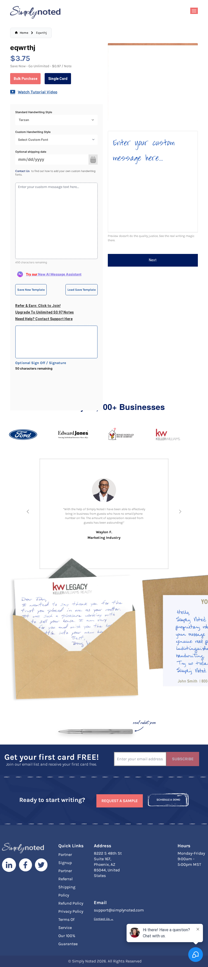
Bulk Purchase (25, 79)
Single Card (57, 79)
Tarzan (24, 120)
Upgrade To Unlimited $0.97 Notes (44, 312)
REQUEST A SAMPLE (119, 800)
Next (153, 260)
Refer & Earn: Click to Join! (38, 306)
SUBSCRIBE (183, 758)
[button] (28, 511)
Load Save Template (81, 289)
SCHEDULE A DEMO (168, 799)
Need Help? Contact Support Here (44, 319)
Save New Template (31, 289)
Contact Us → (103, 919)
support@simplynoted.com (119, 910)
